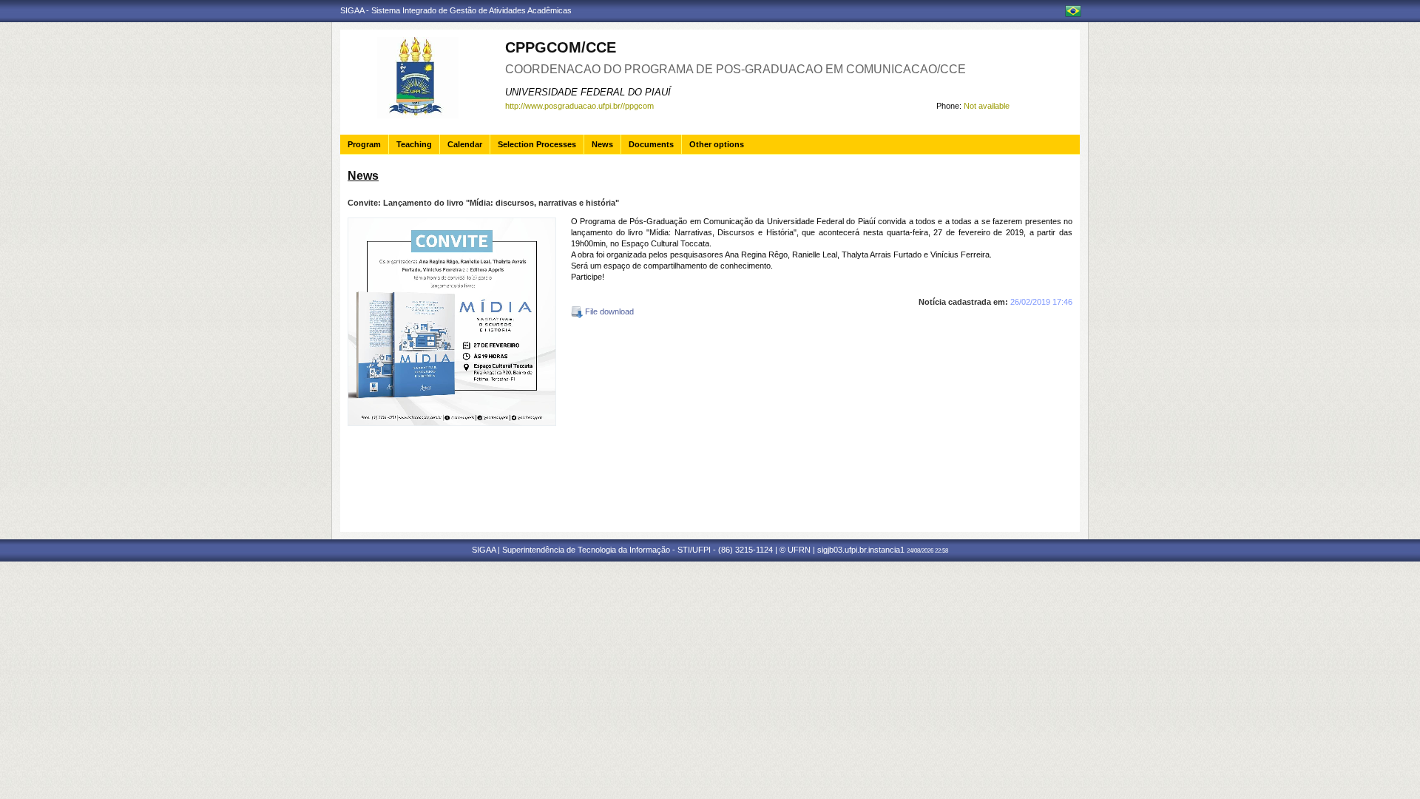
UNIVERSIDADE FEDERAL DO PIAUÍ (588, 92)
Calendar (464, 144)
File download (608, 311)
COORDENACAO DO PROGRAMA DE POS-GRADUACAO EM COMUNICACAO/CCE (735, 69)
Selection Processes (537, 144)
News (602, 144)
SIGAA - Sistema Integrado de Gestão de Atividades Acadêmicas (456, 10)
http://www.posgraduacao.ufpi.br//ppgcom (579, 105)
